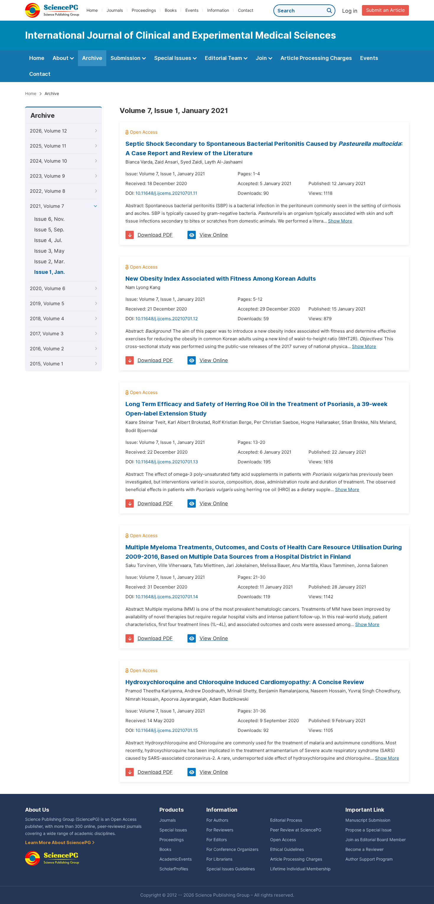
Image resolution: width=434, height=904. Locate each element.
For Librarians (219, 859)
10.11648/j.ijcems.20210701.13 (167, 462)
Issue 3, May (49, 251)
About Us (37, 810)
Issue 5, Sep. (49, 230)
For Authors (217, 820)
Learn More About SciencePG (58, 842)
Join (262, 58)
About (61, 58)
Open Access (283, 839)
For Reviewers (219, 830)
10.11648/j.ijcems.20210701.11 (166, 193)
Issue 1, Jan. (49, 272)
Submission (126, 58)
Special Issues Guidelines (230, 869)
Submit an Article (385, 10)
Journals (115, 10)
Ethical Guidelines (287, 849)
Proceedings (144, 10)
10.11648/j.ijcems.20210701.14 (167, 596)
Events (191, 10)
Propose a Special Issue (368, 830)
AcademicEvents (175, 859)
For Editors (216, 839)
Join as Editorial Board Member (375, 839)
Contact (245, 10)
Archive (92, 58)
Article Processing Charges (316, 58)
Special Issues (173, 58)
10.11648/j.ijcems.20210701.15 (167, 730)
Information (218, 10)
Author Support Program (369, 859)
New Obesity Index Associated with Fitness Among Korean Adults (220, 278)
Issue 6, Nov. (49, 219)
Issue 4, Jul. (48, 240)
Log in (350, 11)
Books (171, 10)
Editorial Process (286, 820)
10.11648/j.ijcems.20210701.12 (167, 318)
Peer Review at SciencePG (295, 830)
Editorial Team (224, 58)
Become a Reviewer (364, 849)
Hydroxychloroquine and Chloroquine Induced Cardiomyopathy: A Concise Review (244, 682)
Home (92, 10)
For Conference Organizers (232, 849)
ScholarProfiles (173, 869)
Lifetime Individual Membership (300, 869)
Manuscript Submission (367, 820)
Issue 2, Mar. (49, 261)
